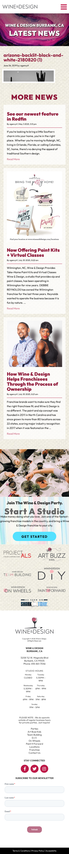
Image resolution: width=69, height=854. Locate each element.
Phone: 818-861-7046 (34, 663)
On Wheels (34, 740)
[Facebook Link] (25, 769)
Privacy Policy (37, 850)
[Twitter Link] (34, 769)
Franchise (34, 749)
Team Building (34, 734)
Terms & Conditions (21, 850)
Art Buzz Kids (34, 731)
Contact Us (34, 752)
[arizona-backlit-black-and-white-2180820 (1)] (29, 80)
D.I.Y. (34, 737)
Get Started (34, 536)
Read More (13, 159)
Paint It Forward (34, 743)
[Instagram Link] (44, 769)
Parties (34, 728)
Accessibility (51, 850)
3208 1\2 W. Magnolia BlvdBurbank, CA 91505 (34, 659)
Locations (34, 746)
